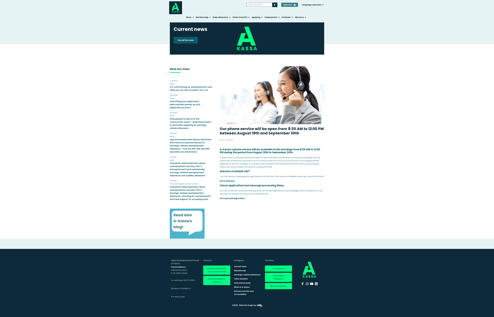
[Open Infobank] (292, 17)
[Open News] (193, 17)
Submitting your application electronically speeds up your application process (185, 104)
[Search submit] (274, 5)
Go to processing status (232, 198)
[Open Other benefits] (249, 17)
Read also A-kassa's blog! (182, 221)
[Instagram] (307, 284)
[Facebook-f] (302, 284)
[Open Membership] (210, 17)
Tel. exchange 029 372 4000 (183, 280)
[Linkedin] (316, 284)
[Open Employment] (279, 17)
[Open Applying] (262, 17)
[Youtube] (312, 284)
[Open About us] (305, 17)
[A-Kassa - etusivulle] (175, 7)
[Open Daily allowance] (230, 17)
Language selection (311, 4)
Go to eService (227, 181)
